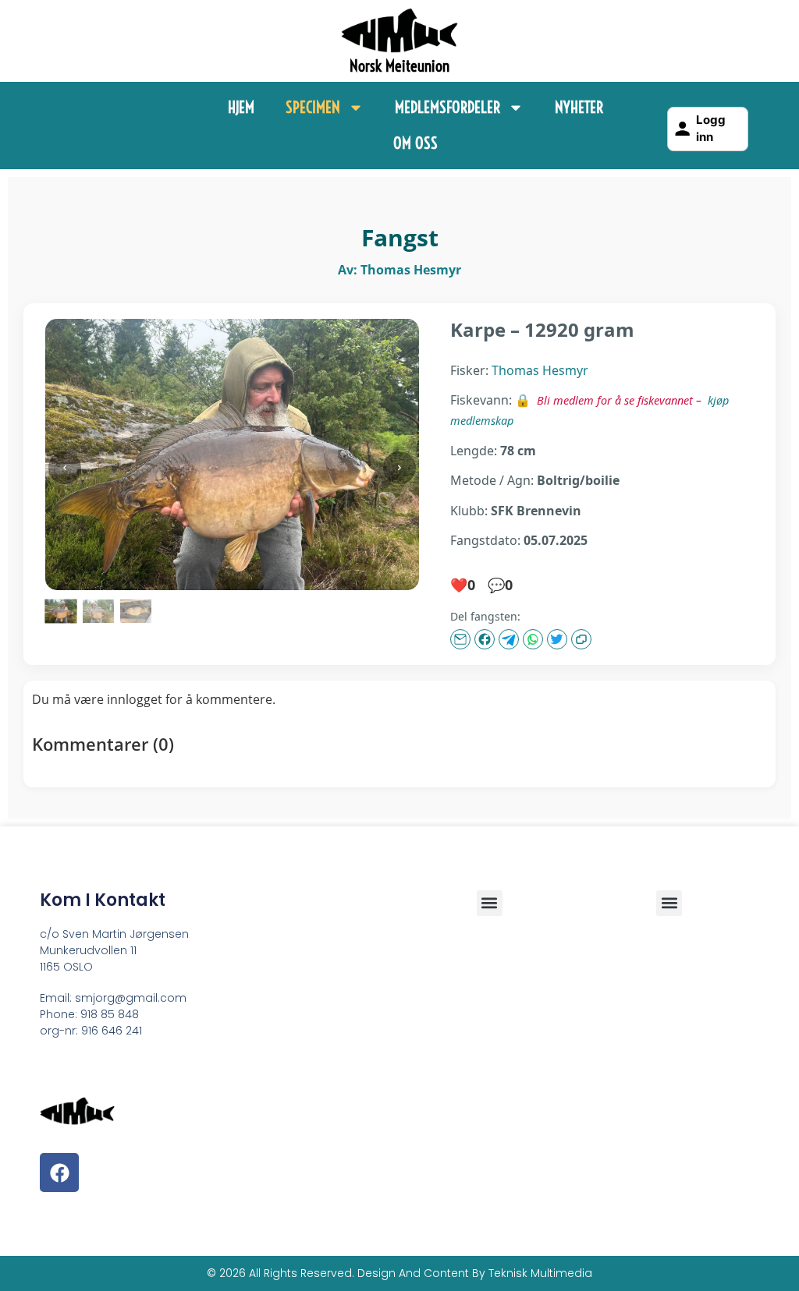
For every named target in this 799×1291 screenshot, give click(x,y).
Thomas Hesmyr (540, 370)
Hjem (241, 107)
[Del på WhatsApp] (533, 639)
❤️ (462, 584)
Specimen (313, 107)
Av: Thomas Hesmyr (399, 269)
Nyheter (579, 107)
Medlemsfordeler (447, 107)
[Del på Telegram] (509, 639)
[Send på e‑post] (460, 639)
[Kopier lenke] (581, 639)
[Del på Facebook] (484, 639)
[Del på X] (557, 639)
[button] (669, 903)
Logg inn (711, 128)
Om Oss (415, 143)
